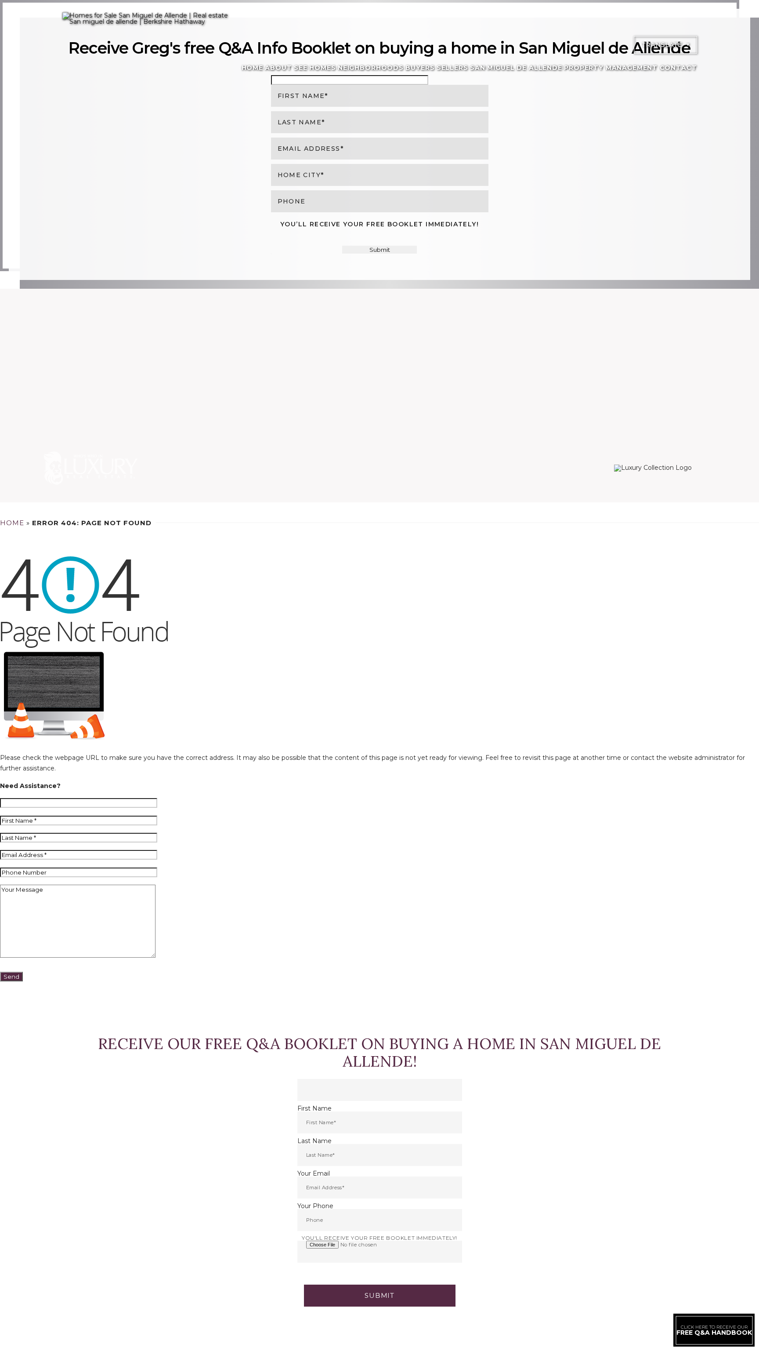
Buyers (419, 68)
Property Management (611, 68)
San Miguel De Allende (516, 68)
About (278, 68)
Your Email (313, 1173)
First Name (314, 1108)
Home (252, 68)
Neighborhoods (371, 68)
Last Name (314, 1141)
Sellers (452, 68)
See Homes (315, 68)
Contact (678, 68)
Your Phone (315, 1206)
